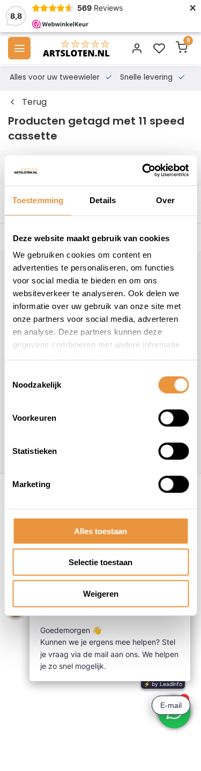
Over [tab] (165, 199)
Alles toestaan (100, 530)
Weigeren (100, 593)
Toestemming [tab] (37, 199)
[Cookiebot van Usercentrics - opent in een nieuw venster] (143, 171)
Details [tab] (103, 199)
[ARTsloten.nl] (76, 48)
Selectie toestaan (100, 562)
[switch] (173, 417)
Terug (34, 102)
